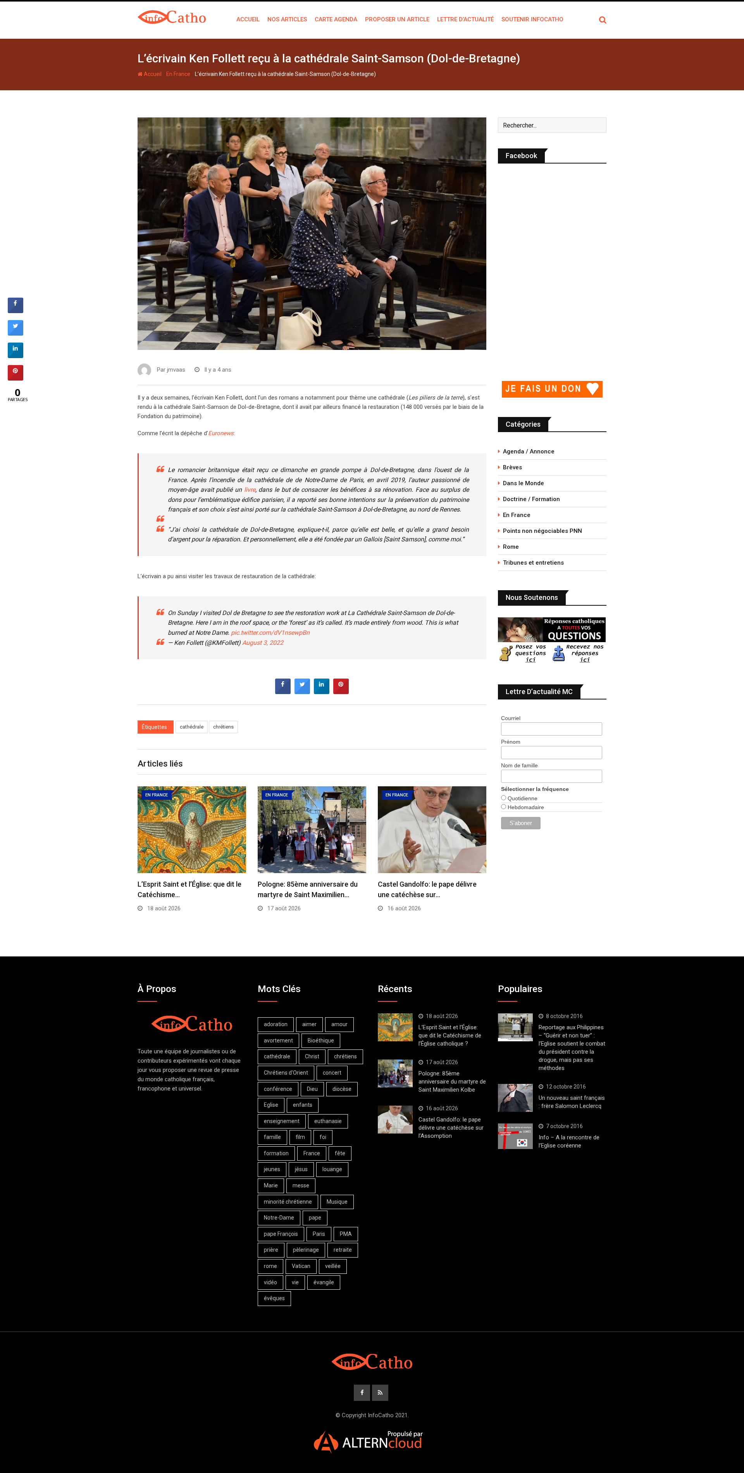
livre (249, 489)
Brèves (512, 467)
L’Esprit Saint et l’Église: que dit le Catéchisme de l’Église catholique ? (449, 1035)
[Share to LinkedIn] (321, 692)
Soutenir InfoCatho (532, 19)
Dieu (312, 1089)
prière (271, 1250)
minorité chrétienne (288, 1202)
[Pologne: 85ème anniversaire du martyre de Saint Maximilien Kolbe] (395, 1073)
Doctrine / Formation (531, 499)
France (311, 1153)
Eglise (271, 1105)
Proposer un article (397, 19)
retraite (343, 1250)
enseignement (282, 1121)
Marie (271, 1185)
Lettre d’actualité (465, 19)
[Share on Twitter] (302, 692)
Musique (337, 1202)
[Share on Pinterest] (341, 692)
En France (178, 74)
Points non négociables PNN (542, 530)
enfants (302, 1105)
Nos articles (287, 19)
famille (272, 1137)
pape (315, 1218)
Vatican (301, 1266)
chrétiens (223, 727)
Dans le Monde (523, 483)
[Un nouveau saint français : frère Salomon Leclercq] (515, 1098)
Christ (312, 1056)
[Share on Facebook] (283, 692)
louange (332, 1169)
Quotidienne (521, 798)
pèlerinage (306, 1250)
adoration (276, 1024)
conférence (278, 1089)
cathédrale (191, 727)
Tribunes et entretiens (533, 562)
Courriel (510, 718)
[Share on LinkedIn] (15, 356)
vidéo (270, 1282)
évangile (323, 1282)
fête (340, 1153)
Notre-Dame (279, 1218)
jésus (301, 1169)
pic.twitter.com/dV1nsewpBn (270, 632)
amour (339, 1024)
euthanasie (328, 1121)
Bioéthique (321, 1040)
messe (301, 1185)
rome (270, 1266)
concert (332, 1073)
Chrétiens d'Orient (286, 1073)
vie (295, 1282)
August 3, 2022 (262, 642)
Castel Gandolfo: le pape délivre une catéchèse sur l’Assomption (451, 1127)
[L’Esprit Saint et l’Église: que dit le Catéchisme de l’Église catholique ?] (395, 1027)
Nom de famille (519, 765)
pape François (281, 1234)
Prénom (510, 742)
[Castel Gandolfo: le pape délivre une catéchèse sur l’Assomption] (395, 1120)
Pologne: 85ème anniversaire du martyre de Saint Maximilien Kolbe (452, 1081)
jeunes (272, 1169)
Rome (511, 546)
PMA (346, 1234)
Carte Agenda (336, 19)
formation (276, 1153)
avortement (278, 1040)
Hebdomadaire (525, 807)
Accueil (248, 19)
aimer (309, 1024)
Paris (319, 1234)
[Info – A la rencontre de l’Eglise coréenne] (515, 1136)
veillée (333, 1266)
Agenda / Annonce (529, 451)
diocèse (341, 1089)
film (300, 1137)
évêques (274, 1298)
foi (323, 1137)
